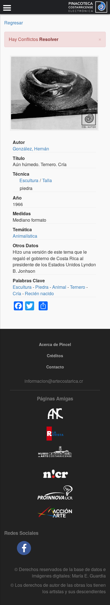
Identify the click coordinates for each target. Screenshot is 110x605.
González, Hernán (31, 148)
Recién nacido (39, 293)
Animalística (25, 236)
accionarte (55, 512)
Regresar (13, 22)
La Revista (55, 434)
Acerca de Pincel (55, 344)
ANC (55, 414)
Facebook (24, 548)
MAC (55, 453)
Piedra (42, 287)
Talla (47, 180)
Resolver (48, 39)
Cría (17, 293)
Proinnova (55, 492)
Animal (59, 287)
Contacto (55, 367)
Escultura (28, 180)
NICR (55, 473)
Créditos (55, 355)
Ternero (77, 287)
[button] (100, 39)
